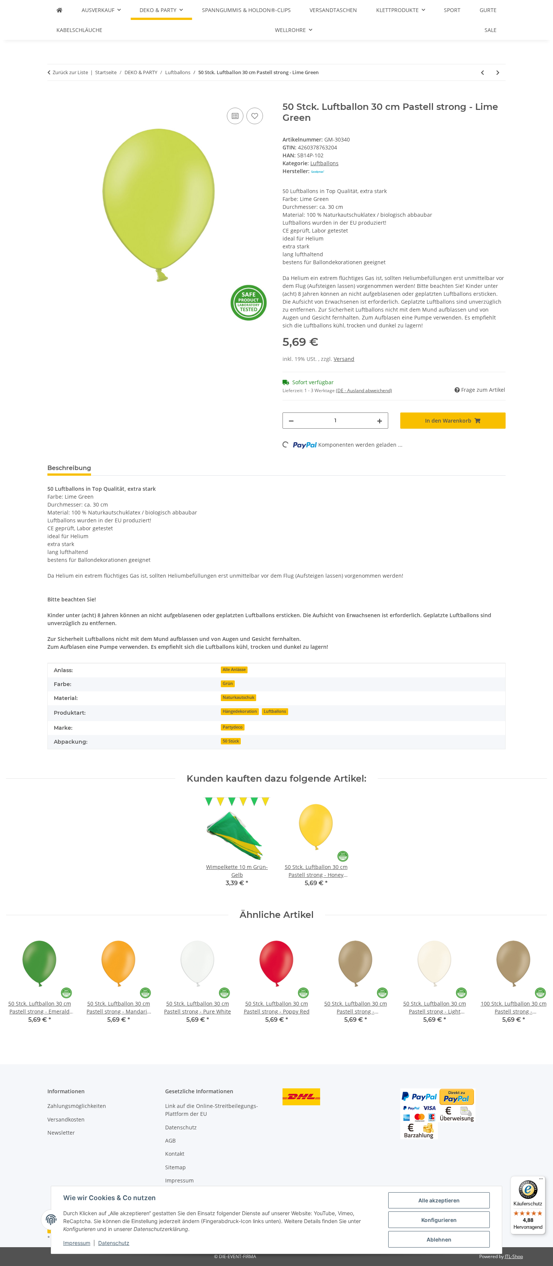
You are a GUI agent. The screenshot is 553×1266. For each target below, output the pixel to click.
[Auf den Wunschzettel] (254, 116)
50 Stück (231, 741)
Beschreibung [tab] (69, 468)
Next (535, 984)
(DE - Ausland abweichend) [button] (364, 390)
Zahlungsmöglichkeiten (76, 1105)
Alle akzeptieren (439, 1200)
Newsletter (61, 1132)
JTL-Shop (514, 1256)
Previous (18, 984)
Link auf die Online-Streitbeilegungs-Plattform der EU (211, 1109)
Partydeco (233, 727)
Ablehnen (439, 1239)
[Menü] (540, 1180)
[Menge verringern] (291, 420)
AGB (170, 1140)
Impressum (76, 1243)
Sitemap (175, 1167)
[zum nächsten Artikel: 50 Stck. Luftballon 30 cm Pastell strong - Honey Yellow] (498, 72)
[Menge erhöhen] (379, 420)
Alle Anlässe (234, 669)
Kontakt (174, 1153)
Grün (228, 683)
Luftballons (324, 163)
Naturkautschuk (238, 697)
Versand (344, 358)
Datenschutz (113, 1243)
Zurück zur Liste (70, 72)
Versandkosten (66, 1119)
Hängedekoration (240, 711)
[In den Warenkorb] (53, 97)
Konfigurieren (439, 1220)
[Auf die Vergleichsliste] (235, 116)
